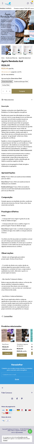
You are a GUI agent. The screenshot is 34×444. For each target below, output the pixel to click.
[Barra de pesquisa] (28, 3)
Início (3, 58)
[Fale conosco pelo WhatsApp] (30, 431)
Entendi (5, 440)
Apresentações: (11, 78)
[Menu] (2, 3)
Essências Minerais (11, 58)
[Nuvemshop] (17, 433)
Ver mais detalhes (8, 74)
